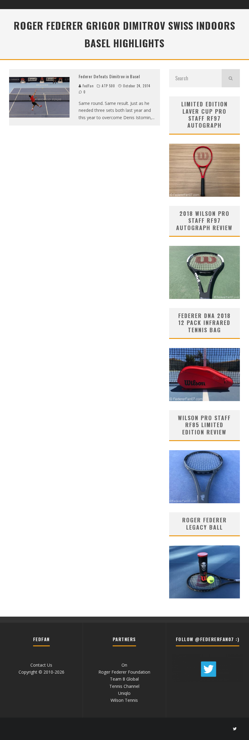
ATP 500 (108, 86)
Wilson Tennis (124, 700)
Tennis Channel (124, 686)
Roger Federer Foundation (124, 672)
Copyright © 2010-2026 (41, 672)
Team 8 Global (124, 679)
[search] (231, 78)
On (124, 665)
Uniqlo (124, 693)
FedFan (87, 85)
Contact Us (41, 665)
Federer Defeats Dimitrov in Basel (109, 76)
